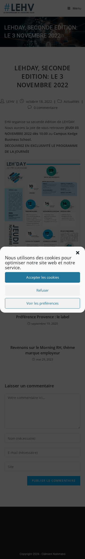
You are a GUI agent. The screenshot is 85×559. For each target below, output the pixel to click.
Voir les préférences (42, 303)
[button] (77, 252)
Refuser (42, 290)
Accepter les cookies (42, 277)
